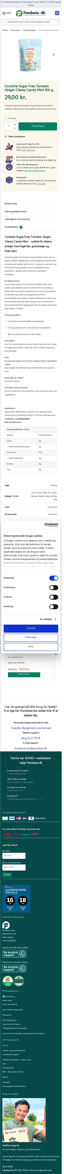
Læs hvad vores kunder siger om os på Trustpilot (23, 1034)
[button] (56, 12)
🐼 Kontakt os (8, 997)
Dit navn (6, 851)
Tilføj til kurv (38, 126)
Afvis (30, 647)
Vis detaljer (46, 619)
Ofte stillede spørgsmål (12, 1010)
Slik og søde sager (29, 30)
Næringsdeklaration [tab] (16, 211)
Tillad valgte (31, 637)
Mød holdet (7, 1001)
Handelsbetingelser (10, 1055)
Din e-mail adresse (11, 862)
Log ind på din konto (11, 1024)
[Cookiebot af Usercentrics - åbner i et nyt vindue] (44, 525)
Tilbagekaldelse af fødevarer (14, 1028)
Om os (5, 1046)
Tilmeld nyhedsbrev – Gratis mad (16, 1060)
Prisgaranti (7, 1015)
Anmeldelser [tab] (13, 227)
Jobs (4, 1064)
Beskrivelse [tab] (11, 204)
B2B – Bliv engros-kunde (12, 1072)
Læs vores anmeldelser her (34, 171)
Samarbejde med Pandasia (14, 1086)
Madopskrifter (8, 1068)
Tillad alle (30, 628)
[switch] (53, 587)
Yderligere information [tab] (17, 219)
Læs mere (42, 184)
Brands (5, 1077)
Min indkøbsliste (9, 1020)
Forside (4, 30)
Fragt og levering (9, 1005)
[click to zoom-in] (30, 54)
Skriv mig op (24, 674)
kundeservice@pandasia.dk (39, 1170)
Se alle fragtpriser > (28, 150)
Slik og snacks (15, 30)
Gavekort (6, 1082)
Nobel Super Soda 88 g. (16, 663)
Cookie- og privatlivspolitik (13, 1051)
